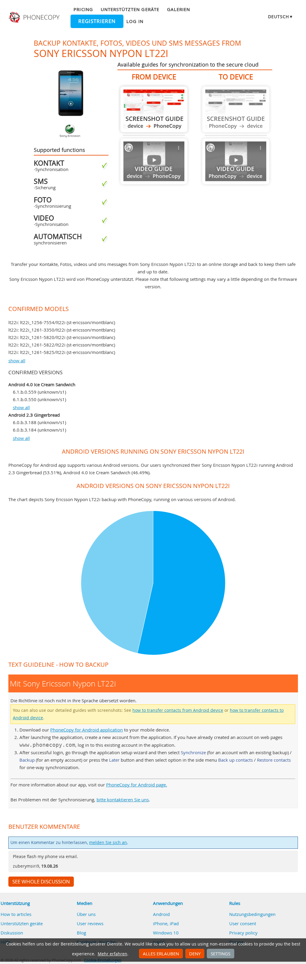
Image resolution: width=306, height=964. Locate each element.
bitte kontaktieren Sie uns (123, 800)
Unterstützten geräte (130, 9)
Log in (134, 21)
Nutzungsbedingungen (252, 914)
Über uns (86, 914)
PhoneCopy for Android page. (136, 785)
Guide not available (153, 161)
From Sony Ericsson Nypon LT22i (153, 109)
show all (16, 361)
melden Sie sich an (108, 842)
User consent (242, 923)
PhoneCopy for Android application (86, 730)
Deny (195, 954)
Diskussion (12, 933)
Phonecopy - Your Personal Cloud (35, 17)
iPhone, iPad (166, 923)
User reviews (90, 923)
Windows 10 (166, 933)
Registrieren (97, 21)
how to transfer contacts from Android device (177, 710)
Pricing (83, 9)
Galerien (178, 9)
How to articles (16, 914)
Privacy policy (243, 933)
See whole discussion (41, 881)
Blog (81, 933)
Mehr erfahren (112, 954)
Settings (220, 954)
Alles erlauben (161, 954)
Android (161, 914)
